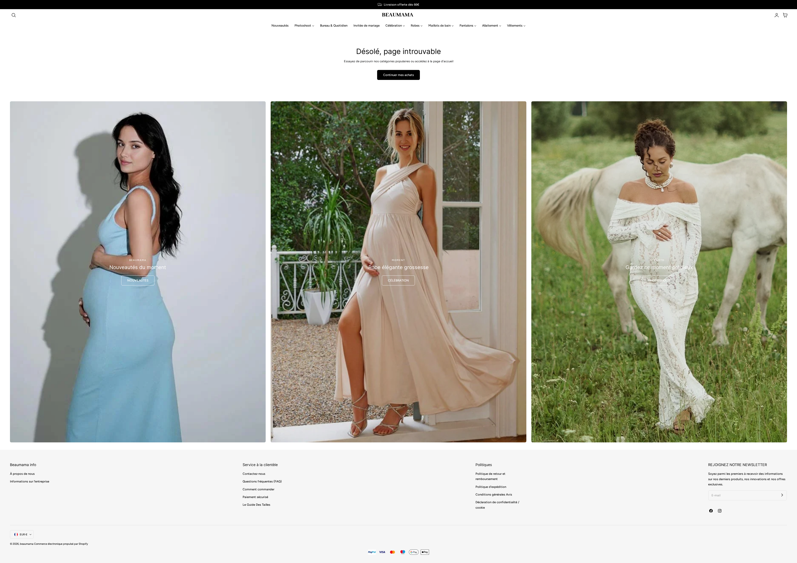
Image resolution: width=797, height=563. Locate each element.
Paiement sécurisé (255, 497)
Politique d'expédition (491, 487)
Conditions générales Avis (494, 495)
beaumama (26, 543)
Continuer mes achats (398, 75)
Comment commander (258, 489)
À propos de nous (22, 474)
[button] (13, 15)
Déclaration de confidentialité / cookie (497, 505)
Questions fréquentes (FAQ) (262, 481)
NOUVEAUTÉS (137, 280)
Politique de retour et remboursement (490, 476)
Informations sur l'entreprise (29, 481)
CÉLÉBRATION (398, 280)
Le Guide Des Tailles (256, 505)
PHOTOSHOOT (659, 280)
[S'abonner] (782, 495)
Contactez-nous (254, 474)
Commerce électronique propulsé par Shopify (61, 543)
